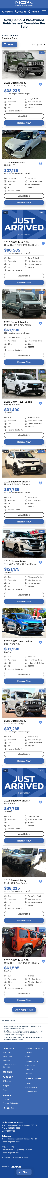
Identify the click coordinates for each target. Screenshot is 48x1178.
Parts (27, 1056)
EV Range (7, 1081)
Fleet (5, 1090)
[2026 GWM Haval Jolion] (24, 384)
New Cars (7, 1052)
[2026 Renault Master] (24, 304)
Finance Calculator (11, 1103)
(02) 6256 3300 (14, 1128)
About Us (29, 1069)
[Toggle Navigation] (44, 11)
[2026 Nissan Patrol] (24, 543)
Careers (28, 1073)
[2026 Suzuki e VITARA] (24, 463)
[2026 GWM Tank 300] (24, 224)
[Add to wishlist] (41, 84)
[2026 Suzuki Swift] (24, 144)
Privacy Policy (31, 1087)
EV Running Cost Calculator (10, 1065)
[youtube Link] (8, 1108)
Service (28, 1052)
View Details (24, 116)
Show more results (24, 1009)
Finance (6, 1099)
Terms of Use (31, 1091)
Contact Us (30, 1065)
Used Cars (7, 1060)
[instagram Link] (12, 1108)
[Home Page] (24, 3)
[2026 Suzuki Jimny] (24, 64)
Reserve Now (24, 123)
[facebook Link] (4, 1108)
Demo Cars (7, 1056)
